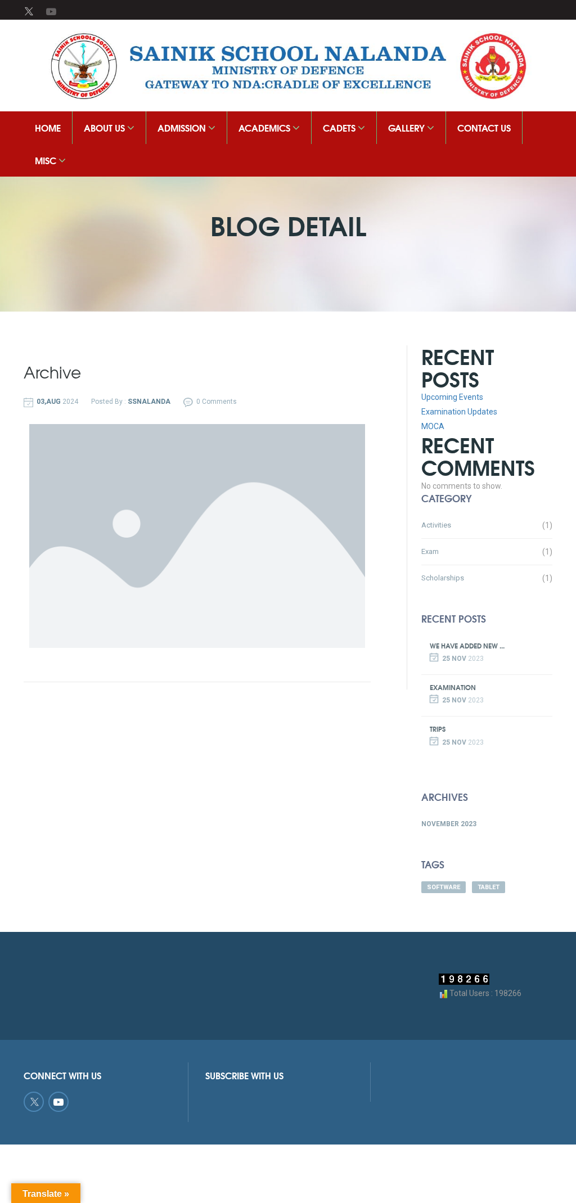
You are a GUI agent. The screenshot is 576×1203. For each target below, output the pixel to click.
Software (443, 887)
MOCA (432, 426)
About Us (105, 127)
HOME (48, 127)
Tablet (489, 887)
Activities (436, 525)
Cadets (340, 127)
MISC (46, 160)
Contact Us (484, 127)
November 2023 (448, 824)
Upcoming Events (452, 397)
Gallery (407, 127)
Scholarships (442, 578)
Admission (183, 127)
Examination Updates (459, 411)
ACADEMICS (265, 127)
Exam (430, 551)
